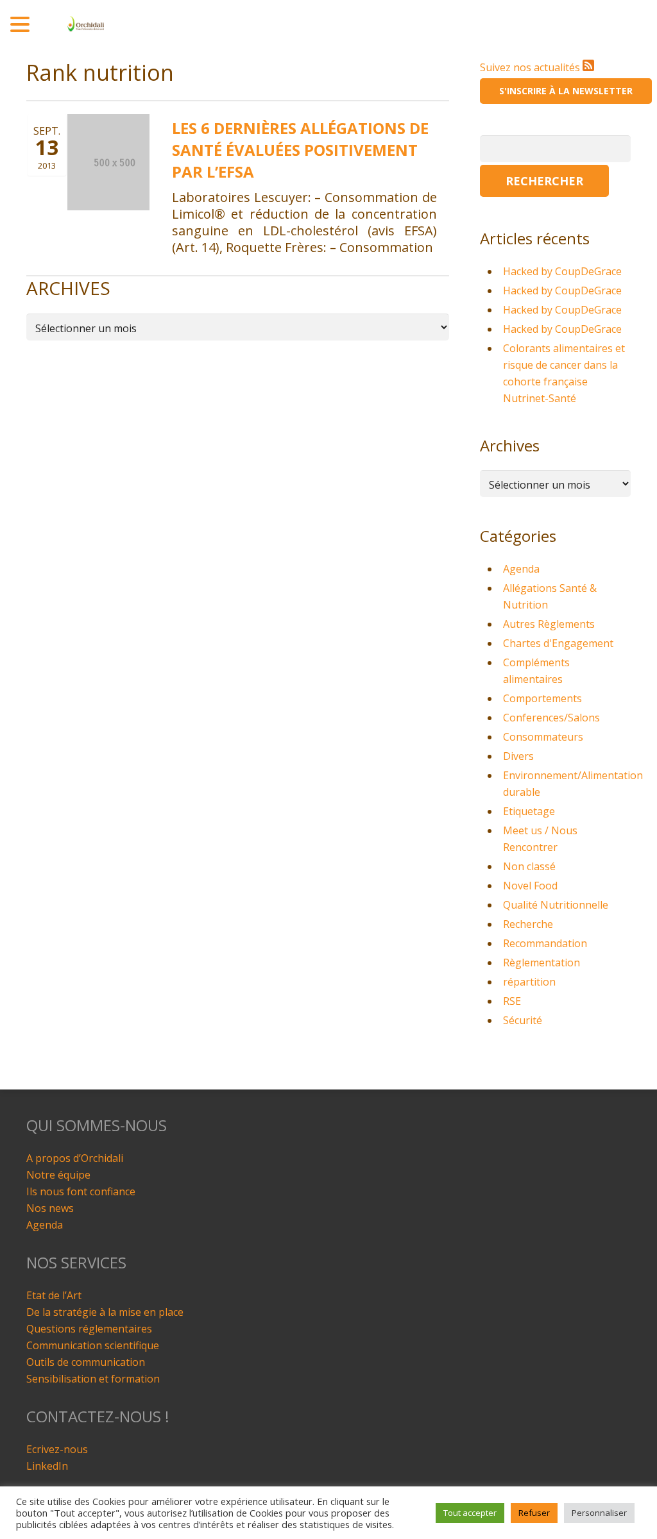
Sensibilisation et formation (93, 1379)
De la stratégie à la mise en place (104, 1312)
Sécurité (522, 1020)
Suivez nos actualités (531, 67)
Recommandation (545, 943)
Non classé (529, 866)
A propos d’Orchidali (74, 1158)
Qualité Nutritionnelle (555, 905)
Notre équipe (58, 1175)
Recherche (528, 924)
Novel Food (530, 886)
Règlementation (541, 962)
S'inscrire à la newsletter (566, 91)
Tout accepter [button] (470, 1512)
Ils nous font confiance (80, 1191)
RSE (512, 1001)
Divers (518, 756)
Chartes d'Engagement (558, 643)
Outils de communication (85, 1362)
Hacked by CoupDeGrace (562, 271)
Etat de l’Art (53, 1295)
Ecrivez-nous (57, 1449)
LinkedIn (47, 1466)
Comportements (542, 698)
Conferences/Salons (551, 718)
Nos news (50, 1208)
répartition (529, 982)
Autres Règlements (549, 624)
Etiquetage (529, 811)
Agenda (521, 569)
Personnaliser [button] (599, 1512)
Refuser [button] (534, 1512)
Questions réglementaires (89, 1329)
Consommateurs (543, 737)
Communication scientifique (92, 1345)
